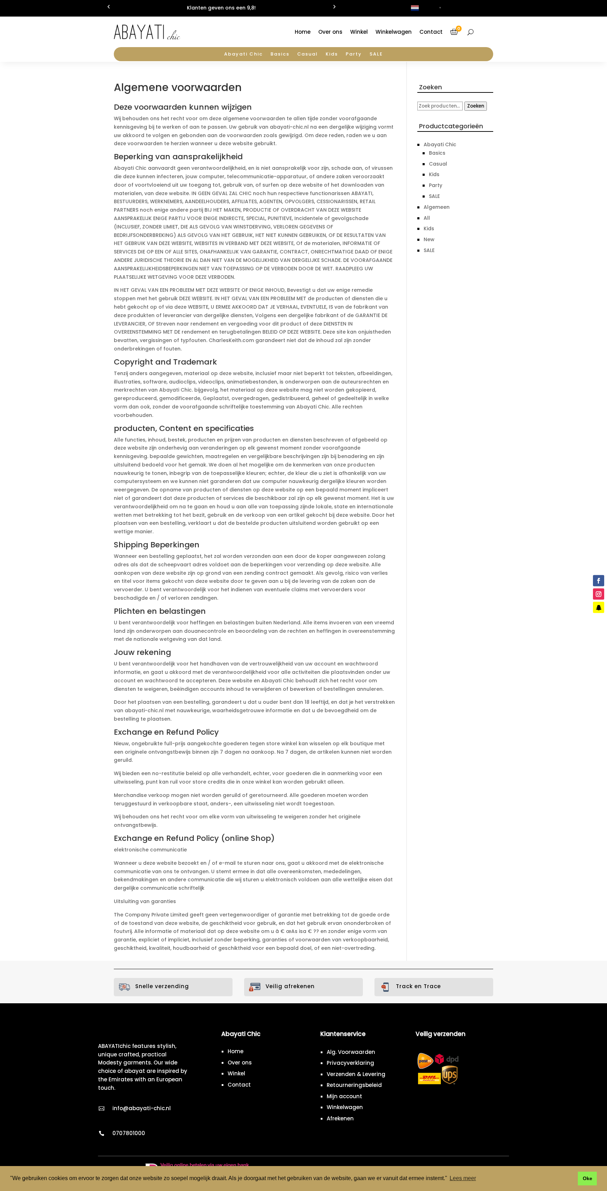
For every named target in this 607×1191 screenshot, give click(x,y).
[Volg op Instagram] (598, 594)
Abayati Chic (243, 54)
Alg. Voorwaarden (351, 1052)
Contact (431, 32)
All (427, 217)
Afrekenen (340, 1118)
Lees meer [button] (463, 1178)
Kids (332, 54)
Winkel (359, 32)
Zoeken (475, 106)
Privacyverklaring (350, 1063)
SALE (376, 54)
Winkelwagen (394, 32)
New (429, 239)
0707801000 (128, 1133)
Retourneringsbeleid (354, 1085)
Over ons (330, 32)
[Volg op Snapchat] (598, 607)
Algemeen (437, 207)
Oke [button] (587, 1178)
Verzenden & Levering (356, 1074)
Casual (307, 54)
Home (303, 32)
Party (354, 54)
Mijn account (344, 1096)
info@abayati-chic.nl (141, 1108)
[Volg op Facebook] (598, 580)
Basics (279, 54)
